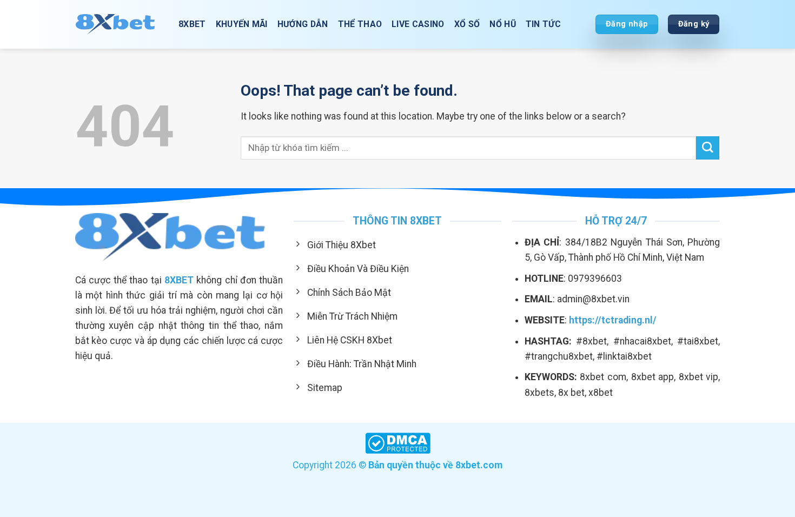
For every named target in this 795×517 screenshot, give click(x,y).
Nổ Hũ (502, 24)
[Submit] (707, 148)
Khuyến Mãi (242, 24)
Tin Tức (543, 24)
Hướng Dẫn (302, 24)
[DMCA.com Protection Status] (397, 442)
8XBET (192, 24)
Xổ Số (467, 24)
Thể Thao (360, 24)
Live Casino (418, 24)
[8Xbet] (119, 24)
